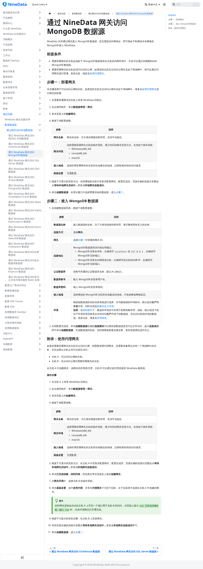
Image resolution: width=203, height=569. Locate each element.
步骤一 (81, 240)
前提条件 (172, 15)
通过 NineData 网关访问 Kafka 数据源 (24, 212)
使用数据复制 (12, 328)
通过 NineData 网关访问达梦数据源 (23, 253)
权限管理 (9, 296)
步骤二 (119, 192)
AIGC (5, 66)
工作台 (6, 55)
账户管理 (7, 98)
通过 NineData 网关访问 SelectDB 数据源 (21, 237)
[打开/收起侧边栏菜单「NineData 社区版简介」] (40, 33)
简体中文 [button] (153, 4)
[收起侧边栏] (22, 557)
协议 (5, 103)
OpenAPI (8, 338)
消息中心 (7, 333)
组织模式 (87, 310)
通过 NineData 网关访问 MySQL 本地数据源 (21, 137)
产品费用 (7, 17)
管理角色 (102, 318)
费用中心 (7, 23)
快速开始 (7, 50)
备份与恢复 (9, 71)
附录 (5, 108)
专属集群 (7, 344)
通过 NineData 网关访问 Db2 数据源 (24, 170)
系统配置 (7, 349)
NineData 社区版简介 (14, 34)
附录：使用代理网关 (177, 28)
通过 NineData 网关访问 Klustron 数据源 (21, 270)
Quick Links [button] (38, 4)
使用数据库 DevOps (15, 312)
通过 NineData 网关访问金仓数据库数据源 (23, 262)
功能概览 (7, 39)
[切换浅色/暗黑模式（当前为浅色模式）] (164, 4)
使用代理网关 (97, 73)
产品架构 (7, 44)
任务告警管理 (10, 87)
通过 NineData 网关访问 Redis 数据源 (24, 203)
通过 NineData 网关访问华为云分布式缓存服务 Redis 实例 (23, 278)
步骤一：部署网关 (176, 19)
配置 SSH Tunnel (14, 301)
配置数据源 (11, 124)
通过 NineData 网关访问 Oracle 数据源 (21, 178)
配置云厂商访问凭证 (15, 285)
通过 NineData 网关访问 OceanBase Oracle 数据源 (22, 195)
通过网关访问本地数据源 (20, 130)
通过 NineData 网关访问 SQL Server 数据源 (23, 162)
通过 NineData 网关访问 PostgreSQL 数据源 (21, 187)
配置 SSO (10, 306)
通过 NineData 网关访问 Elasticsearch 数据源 (21, 220)
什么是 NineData (12, 28)
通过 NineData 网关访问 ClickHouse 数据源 (21, 145)
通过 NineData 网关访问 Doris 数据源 (24, 228)
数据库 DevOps (11, 60)
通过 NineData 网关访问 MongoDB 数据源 (21, 153)
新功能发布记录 (11, 12)
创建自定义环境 (105, 306)
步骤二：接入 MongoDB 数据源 (182, 23)
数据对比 (7, 82)
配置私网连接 (12, 290)
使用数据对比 (12, 317)
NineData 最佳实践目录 (17, 119)
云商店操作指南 (13, 322)
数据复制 (7, 76)
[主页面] (50, 13)
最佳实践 (7, 114)
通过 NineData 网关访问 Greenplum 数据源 (21, 245)
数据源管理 (9, 92)
